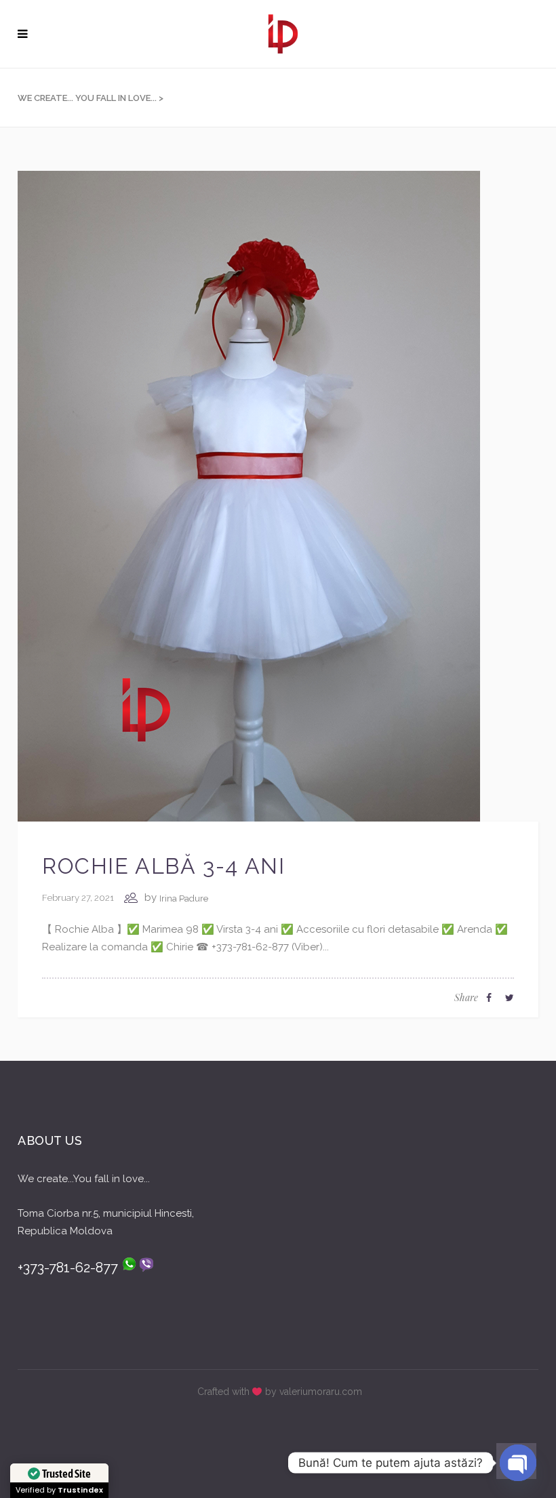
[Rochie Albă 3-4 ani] (249, 495)
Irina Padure (183, 898)
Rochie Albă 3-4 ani (163, 865)
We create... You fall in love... (87, 98)
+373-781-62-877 (69, 1267)
